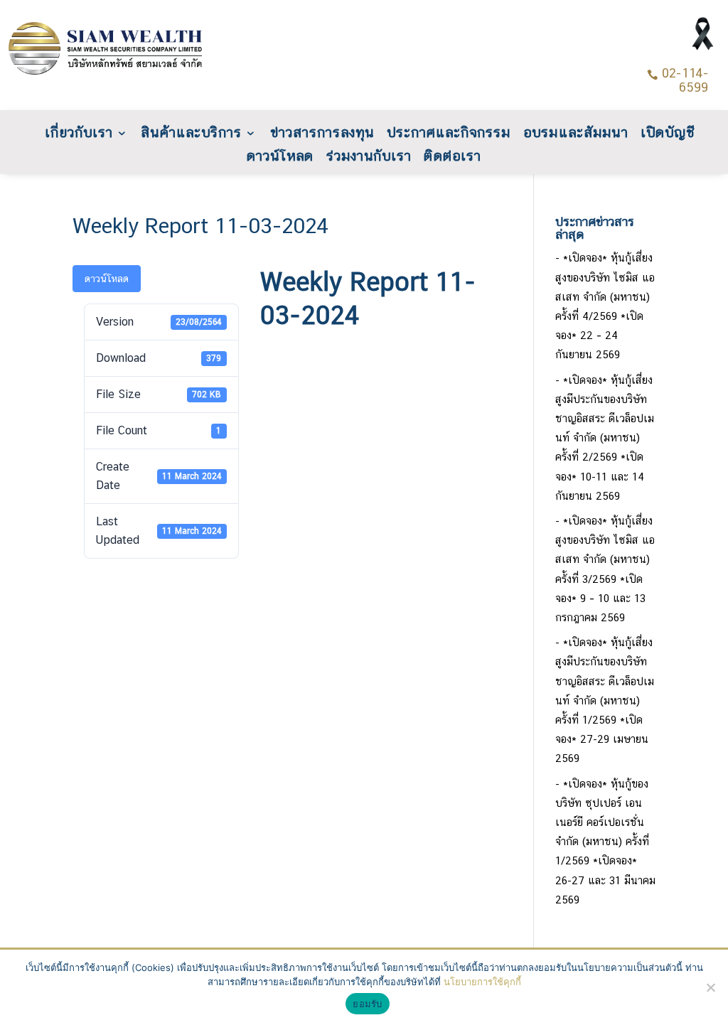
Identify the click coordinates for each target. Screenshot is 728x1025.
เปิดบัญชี (668, 134)
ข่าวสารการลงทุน (322, 134)
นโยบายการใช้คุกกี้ (482, 981)
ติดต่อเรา (452, 157)
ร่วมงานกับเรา (369, 157)
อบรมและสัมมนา (575, 134)
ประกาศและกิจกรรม (449, 134)
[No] (710, 987)
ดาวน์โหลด (280, 157)
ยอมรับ (367, 1003)
